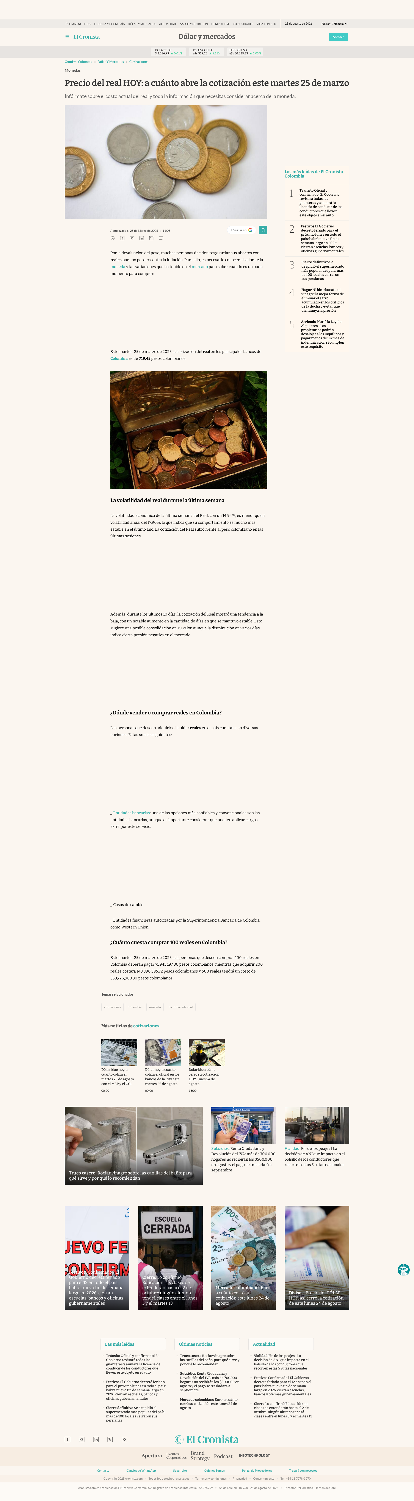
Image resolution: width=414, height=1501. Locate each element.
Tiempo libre (220, 24)
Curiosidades (243, 24)
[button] (404, 1270)
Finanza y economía (109, 24)
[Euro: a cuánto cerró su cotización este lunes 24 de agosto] (243, 1258)
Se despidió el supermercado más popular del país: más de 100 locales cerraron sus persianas (322, 270)
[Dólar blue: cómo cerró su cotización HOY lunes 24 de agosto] (207, 1052)
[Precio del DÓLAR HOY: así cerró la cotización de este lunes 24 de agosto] (317, 1258)
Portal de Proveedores (257, 1470)
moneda (117, 266)
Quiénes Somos (214, 1470)
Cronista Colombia (78, 61)
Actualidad (168, 24)
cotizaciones (138, 61)
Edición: (332, 23)
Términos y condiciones (211, 1478)
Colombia (135, 1007)
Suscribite (180, 1470)
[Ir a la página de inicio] (86, 37)
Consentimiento (263, 1478)
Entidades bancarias (131, 813)
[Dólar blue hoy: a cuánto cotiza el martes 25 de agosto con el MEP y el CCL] (119, 1052)
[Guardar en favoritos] (263, 230)
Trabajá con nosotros (303, 1470)
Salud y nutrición (194, 24)
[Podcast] (223, 1456)
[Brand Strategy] (200, 1456)
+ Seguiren (243, 231)
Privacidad (240, 1478)
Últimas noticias (78, 24)
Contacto (103, 1470)
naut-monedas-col (181, 1007)
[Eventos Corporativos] (176, 1456)
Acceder (338, 37)
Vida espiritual (267, 24)
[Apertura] (152, 1456)
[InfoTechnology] (254, 1456)
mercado (200, 266)
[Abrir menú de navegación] (67, 37)
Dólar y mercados (142, 24)
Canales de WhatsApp (141, 1470)
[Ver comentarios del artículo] (161, 238)
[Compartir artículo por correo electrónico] (151, 238)
